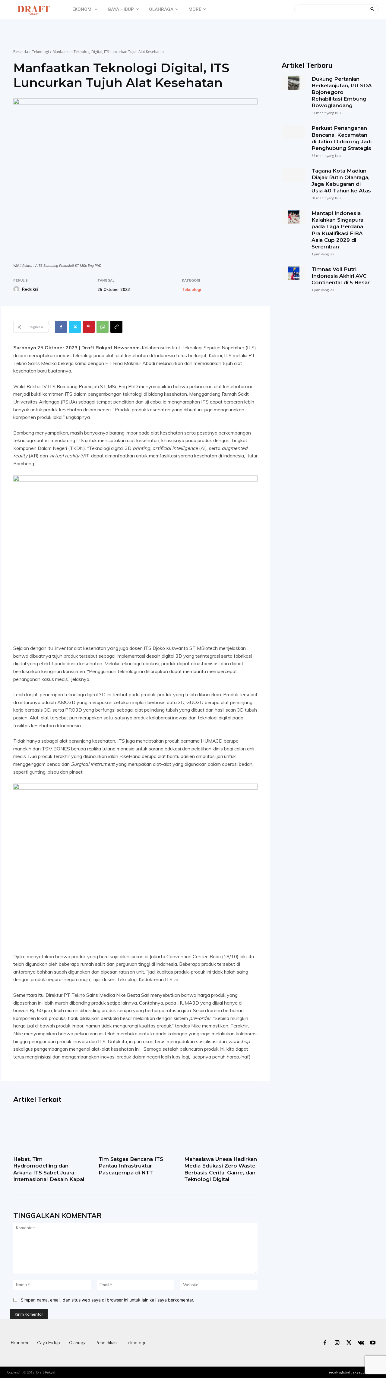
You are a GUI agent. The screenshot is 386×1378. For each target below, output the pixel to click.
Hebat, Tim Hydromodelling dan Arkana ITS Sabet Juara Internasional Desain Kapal (48, 1169)
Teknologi (40, 51)
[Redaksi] (17, 289)
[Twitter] (75, 327)
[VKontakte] (361, 1343)
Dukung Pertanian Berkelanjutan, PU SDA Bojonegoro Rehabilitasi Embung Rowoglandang (342, 92)
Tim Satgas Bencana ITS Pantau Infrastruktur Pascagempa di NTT (131, 1165)
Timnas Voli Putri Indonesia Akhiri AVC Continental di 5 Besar (341, 275)
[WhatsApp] (102, 327)
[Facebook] (61, 327)
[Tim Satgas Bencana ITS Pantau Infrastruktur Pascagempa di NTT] (135, 1132)
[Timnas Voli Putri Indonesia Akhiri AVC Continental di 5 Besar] (293, 273)
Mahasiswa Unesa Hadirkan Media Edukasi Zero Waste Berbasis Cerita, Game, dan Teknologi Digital (220, 1169)
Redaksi (30, 289)
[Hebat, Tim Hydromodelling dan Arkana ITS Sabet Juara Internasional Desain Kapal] (50, 1132)
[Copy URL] (116, 327)
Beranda (20, 51)
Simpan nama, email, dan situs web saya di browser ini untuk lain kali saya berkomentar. (107, 1299)
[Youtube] (373, 1343)
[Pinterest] (89, 327)
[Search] (372, 9)
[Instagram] (337, 1343)
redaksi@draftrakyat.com (349, 1372)
